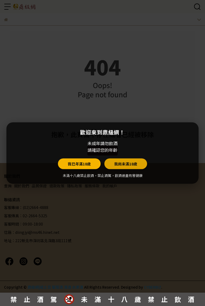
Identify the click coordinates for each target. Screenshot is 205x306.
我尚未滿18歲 (125, 163)
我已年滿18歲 (79, 163)
